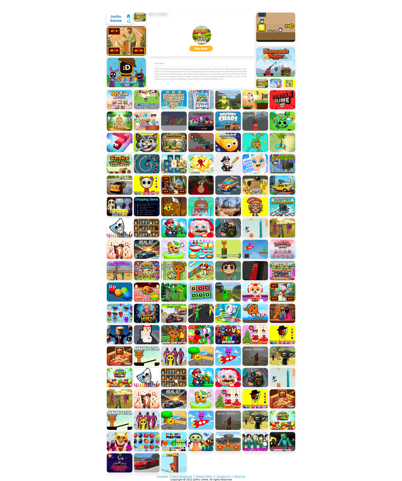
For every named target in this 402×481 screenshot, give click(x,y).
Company (162, 476)
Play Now (200, 48)
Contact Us (223, 476)
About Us (239, 476)
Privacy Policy (204, 476)
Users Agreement (181, 476)
